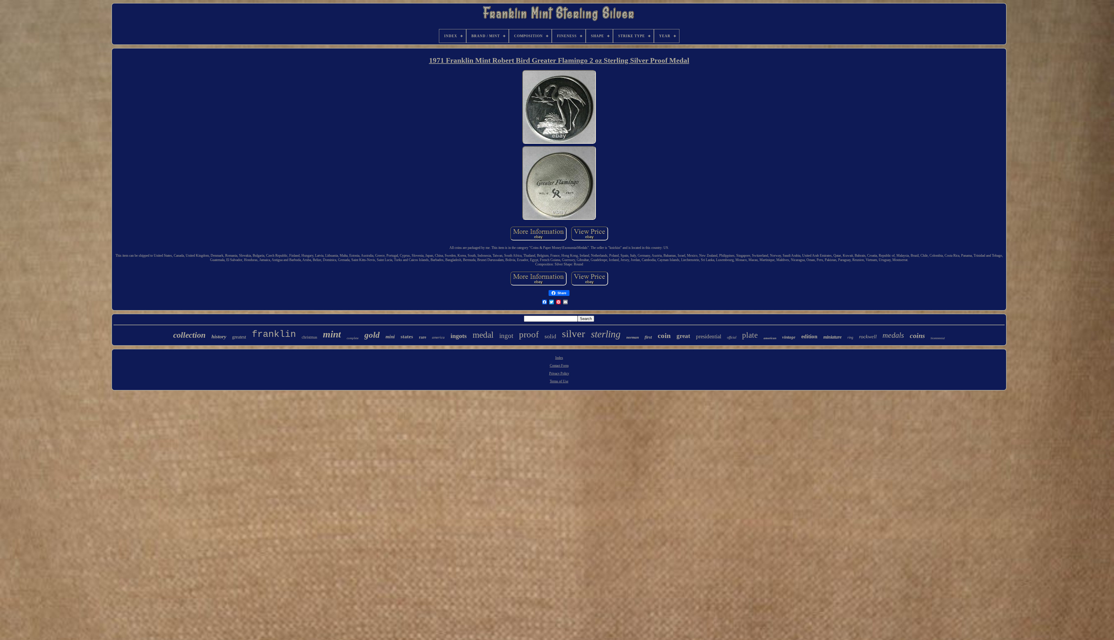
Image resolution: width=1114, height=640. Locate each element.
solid (550, 336)
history (218, 336)
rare (422, 337)
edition (809, 336)
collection (189, 334)
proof (529, 334)
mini (390, 336)
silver (573, 333)
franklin (274, 334)
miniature (832, 337)
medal (483, 334)
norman (632, 337)
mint (332, 334)
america (438, 337)
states (407, 336)
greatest (239, 337)
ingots (459, 335)
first (648, 337)
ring (850, 337)
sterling (606, 334)
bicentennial (938, 338)
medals (893, 335)
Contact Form (559, 366)
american (770, 338)
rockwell (868, 336)
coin (664, 335)
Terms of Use (559, 381)
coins (917, 335)
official (731, 337)
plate (750, 335)
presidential (708, 336)
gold (372, 334)
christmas (309, 337)
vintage (788, 337)
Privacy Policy (559, 373)
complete (353, 338)
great (683, 335)
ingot (506, 335)
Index (559, 358)
